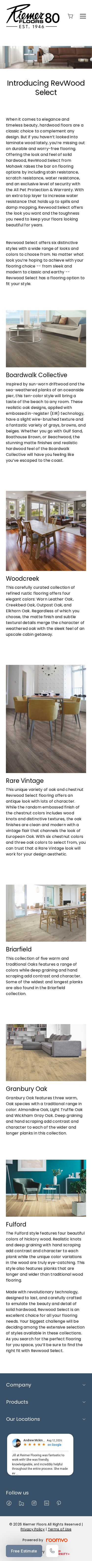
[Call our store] (52, 1551)
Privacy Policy (33, 1529)
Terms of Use (59, 1529)
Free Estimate (24, 1551)
